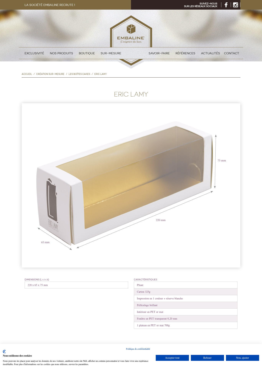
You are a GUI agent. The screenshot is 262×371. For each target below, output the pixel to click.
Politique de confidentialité (138, 348)
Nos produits (61, 53)
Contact (231, 53)
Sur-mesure (111, 53)
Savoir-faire (159, 53)
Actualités (210, 53)
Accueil (27, 74)
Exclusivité (34, 53)
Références (185, 53)
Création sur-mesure (50, 74)
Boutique (87, 53)
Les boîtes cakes (79, 74)
